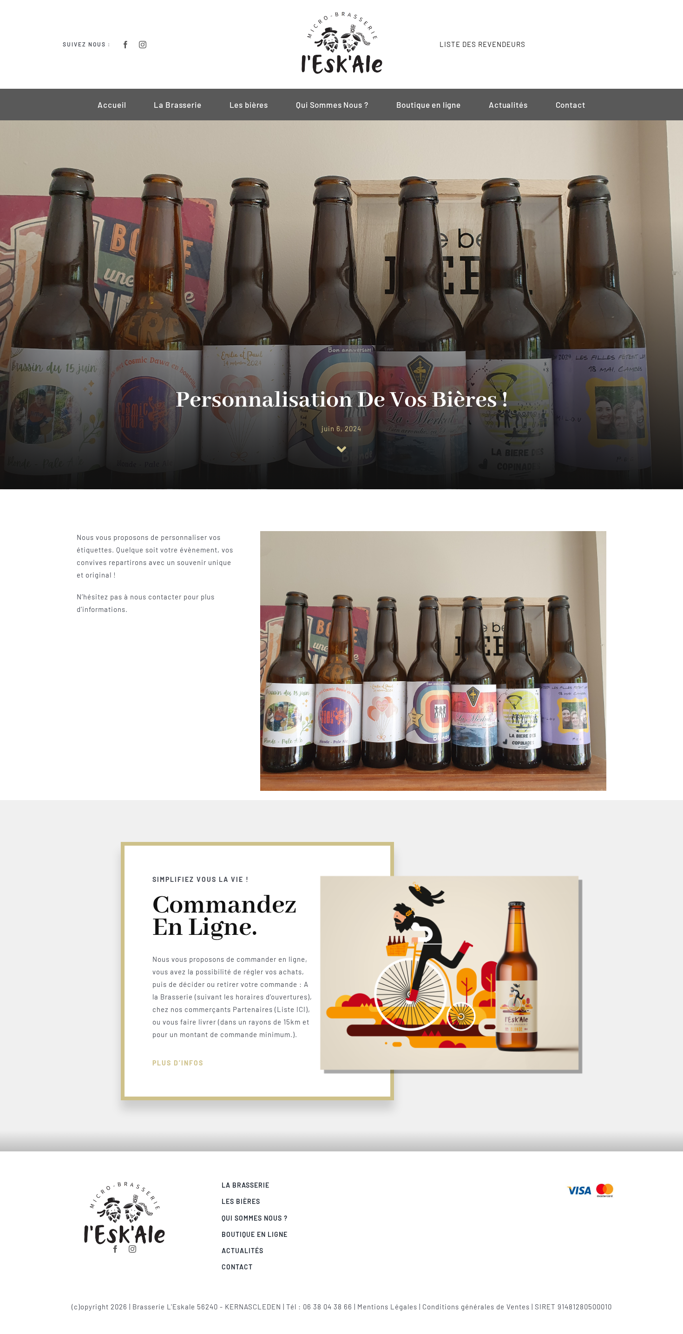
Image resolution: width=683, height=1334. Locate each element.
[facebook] (126, 44)
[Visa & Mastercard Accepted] (590, 1182)
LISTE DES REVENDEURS (482, 44)
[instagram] (143, 44)
